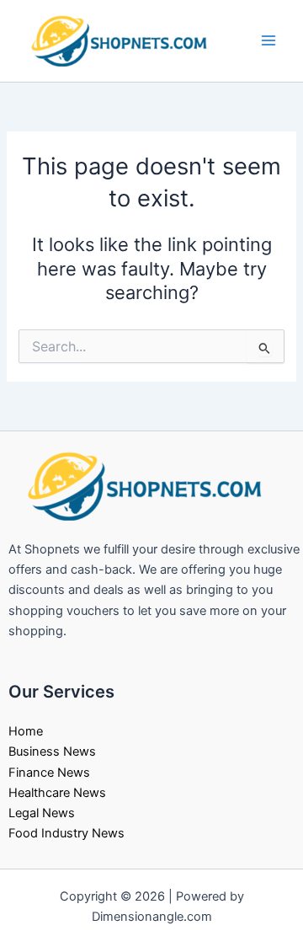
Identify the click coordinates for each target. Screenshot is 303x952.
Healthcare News (57, 792)
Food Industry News (66, 833)
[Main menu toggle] (268, 40)
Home (25, 731)
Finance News (49, 772)
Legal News (41, 813)
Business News (52, 751)
